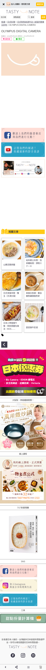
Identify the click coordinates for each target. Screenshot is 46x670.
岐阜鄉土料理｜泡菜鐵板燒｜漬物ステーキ (34, 263)
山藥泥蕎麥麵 (9, 265)
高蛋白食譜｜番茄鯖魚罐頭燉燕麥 (34, 294)
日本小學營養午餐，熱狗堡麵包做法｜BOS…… (11, 326)
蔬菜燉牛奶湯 (32, 327)
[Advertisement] (23, 101)
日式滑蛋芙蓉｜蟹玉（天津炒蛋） (11, 294)
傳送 (20, 39)
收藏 (43, 17)
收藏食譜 (7, 39)
